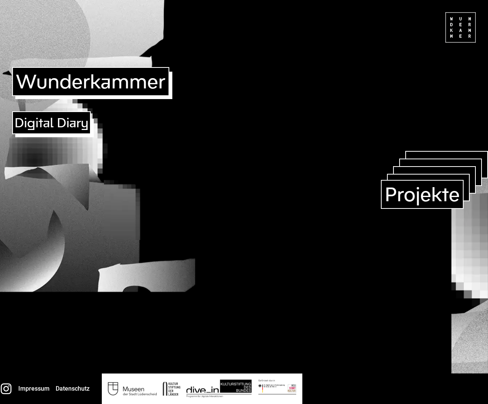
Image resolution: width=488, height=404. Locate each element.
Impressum (34, 388)
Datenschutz (73, 388)
